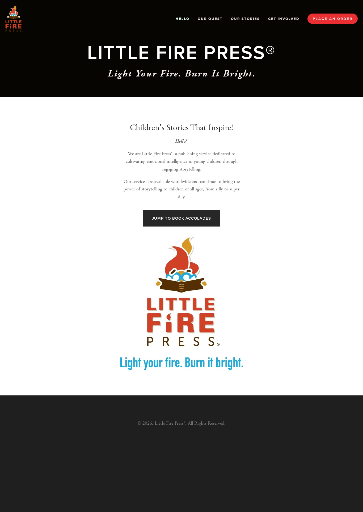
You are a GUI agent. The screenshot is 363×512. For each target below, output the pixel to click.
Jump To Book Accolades (181, 218)
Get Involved (283, 18)
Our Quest (210, 18)
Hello (182, 18)
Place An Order (333, 18)
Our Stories (245, 18)
